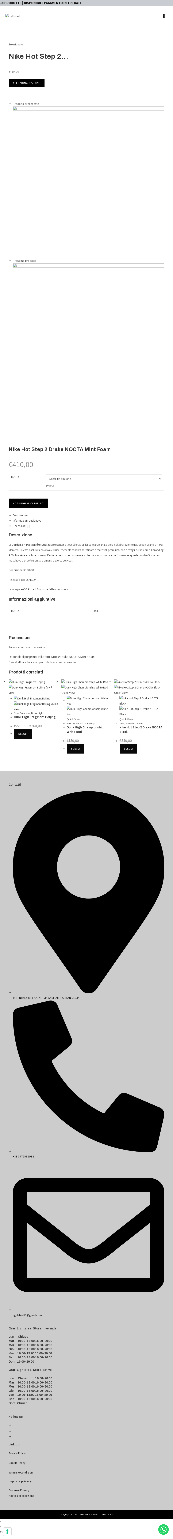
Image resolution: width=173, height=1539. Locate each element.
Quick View (68, 693)
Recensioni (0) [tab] (21, 526)
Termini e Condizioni (21, 1472)
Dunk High (37, 713)
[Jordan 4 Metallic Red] (88, 182)
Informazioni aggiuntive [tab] (27, 520)
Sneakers (25, 713)
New (16, 713)
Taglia (15, 477)
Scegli (22, 733)
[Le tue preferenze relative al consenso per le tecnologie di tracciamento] (7, 1532)
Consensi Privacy (19, 1490)
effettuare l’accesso (26, 662)
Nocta (140, 723)
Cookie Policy (17, 1463)
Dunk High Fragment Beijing (35, 717)
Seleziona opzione (26, 83)
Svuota (50, 485)
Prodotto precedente (26, 104)
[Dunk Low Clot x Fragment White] (88, 339)
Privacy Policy (17, 1453)
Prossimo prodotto (24, 261)
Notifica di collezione (21, 1496)
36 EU (96, 611)
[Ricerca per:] (164, 32)
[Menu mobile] (166, 16)
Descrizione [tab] (20, 515)
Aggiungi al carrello (28, 503)
